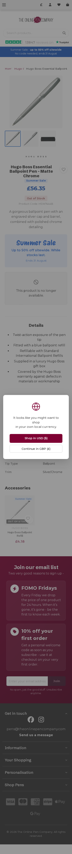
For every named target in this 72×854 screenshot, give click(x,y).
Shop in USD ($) (36, 438)
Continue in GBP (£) (36, 449)
